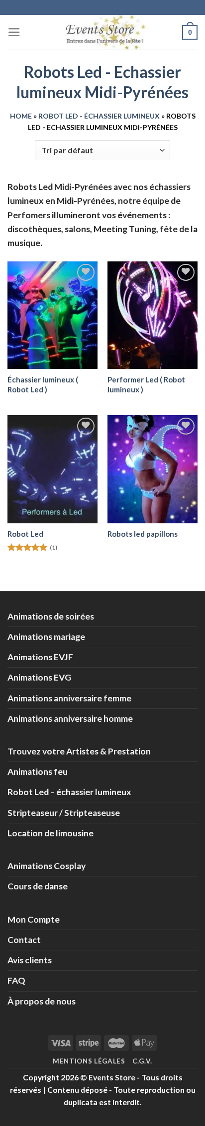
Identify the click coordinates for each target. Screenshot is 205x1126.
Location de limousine (50, 833)
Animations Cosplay (46, 866)
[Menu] (14, 32)
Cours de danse (37, 886)
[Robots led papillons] (152, 469)
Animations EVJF (40, 657)
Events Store (112, 1077)
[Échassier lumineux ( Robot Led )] (52, 315)
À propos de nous (41, 1001)
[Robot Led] (52, 469)
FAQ (16, 980)
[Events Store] (102, 32)
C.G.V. (142, 1061)
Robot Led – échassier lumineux (69, 792)
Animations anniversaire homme (70, 718)
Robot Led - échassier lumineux (99, 116)
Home (21, 116)
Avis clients (29, 960)
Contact (24, 940)
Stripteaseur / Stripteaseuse (63, 813)
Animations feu (37, 771)
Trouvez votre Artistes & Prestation (79, 751)
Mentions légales (89, 1061)
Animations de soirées (50, 616)
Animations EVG (39, 677)
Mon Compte (33, 919)
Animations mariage (46, 636)
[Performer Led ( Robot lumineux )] (152, 315)
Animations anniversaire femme (69, 698)
